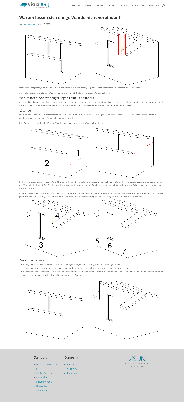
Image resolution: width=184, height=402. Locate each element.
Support (134, 5)
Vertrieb (111, 5)
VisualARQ (72, 368)
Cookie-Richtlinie (44, 373)
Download (99, 5)
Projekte (87, 5)
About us (71, 364)
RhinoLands (73, 373)
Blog (144, 5)
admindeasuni (29, 24)
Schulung (123, 5)
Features (76, 5)
